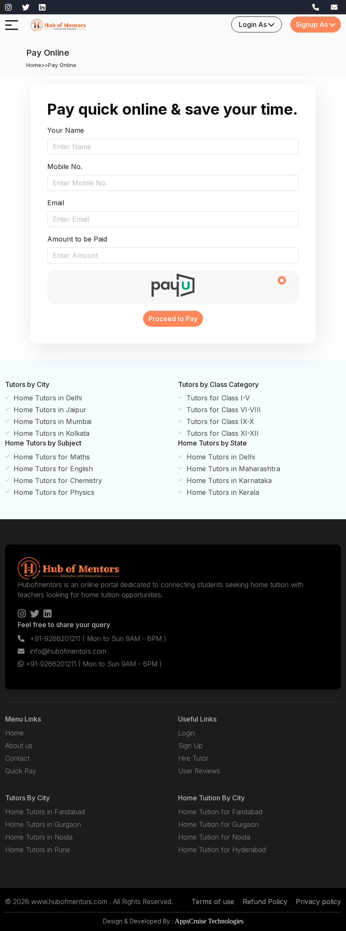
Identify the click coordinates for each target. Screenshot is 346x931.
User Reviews (199, 771)
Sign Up (190, 745)
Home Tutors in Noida (39, 837)
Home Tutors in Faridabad (45, 812)
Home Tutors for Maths (52, 457)
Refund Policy (265, 901)
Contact (17, 758)
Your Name (65, 130)
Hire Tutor (193, 758)
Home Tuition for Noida (214, 837)
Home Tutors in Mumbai (53, 421)
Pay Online (62, 65)
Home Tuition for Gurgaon (218, 824)
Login (186, 733)
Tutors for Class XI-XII (223, 433)
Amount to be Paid (77, 239)
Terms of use (213, 901)
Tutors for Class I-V (218, 398)
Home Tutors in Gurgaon (43, 824)
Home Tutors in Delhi (48, 398)
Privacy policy (318, 901)
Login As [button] (253, 24)
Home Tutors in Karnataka (229, 480)
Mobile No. (64, 166)
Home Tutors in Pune (37, 849)
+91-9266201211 (97, 638)
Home (33, 65)
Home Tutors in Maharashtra (233, 468)
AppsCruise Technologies (209, 921)
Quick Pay (20, 771)
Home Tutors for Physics (54, 492)
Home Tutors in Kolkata (51, 433)
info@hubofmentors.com (67, 651)
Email (55, 203)
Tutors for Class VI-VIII (224, 409)
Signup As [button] (313, 24)
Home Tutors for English (53, 468)
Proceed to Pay (173, 318)
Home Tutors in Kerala (223, 492)
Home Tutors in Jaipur (50, 409)
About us (18, 745)
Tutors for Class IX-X (220, 421)
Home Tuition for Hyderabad (222, 849)
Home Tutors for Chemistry (58, 480)
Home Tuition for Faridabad (220, 812)
